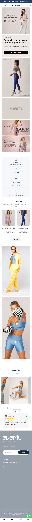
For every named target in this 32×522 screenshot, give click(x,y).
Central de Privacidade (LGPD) (10, 493)
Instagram (16, 370)
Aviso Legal (5, 490)
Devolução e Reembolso (9, 488)
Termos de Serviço (7, 485)
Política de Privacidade (8, 483)
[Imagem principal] (16, 20)
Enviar (23, 452)
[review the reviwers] (26, 415)
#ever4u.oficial (16, 373)
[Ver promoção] (16, 77)
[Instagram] (4, 466)
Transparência (6, 491)
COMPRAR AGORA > (16, 52)
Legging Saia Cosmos (23, 228)
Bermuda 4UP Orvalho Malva (8, 228)
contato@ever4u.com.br (10, 462)
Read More (7, 426)
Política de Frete (7, 486)
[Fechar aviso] (30, 1)
